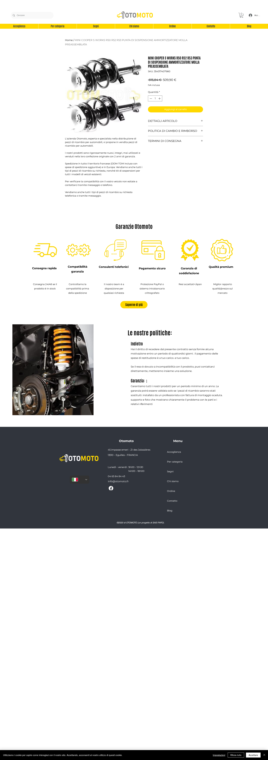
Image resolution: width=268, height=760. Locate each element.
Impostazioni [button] (219, 755)
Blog (169, 510)
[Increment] (160, 98)
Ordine (171, 491)
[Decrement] (150, 98)
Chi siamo (173, 481)
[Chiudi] (264, 755)
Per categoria (175, 461)
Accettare (253, 755)
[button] (241, 15)
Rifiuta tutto (235, 755)
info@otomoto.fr (118, 481)
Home (69, 40)
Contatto (172, 500)
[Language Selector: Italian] (79, 480)
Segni (170, 471)
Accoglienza (174, 451)
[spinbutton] (155, 98)
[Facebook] (111, 488)
